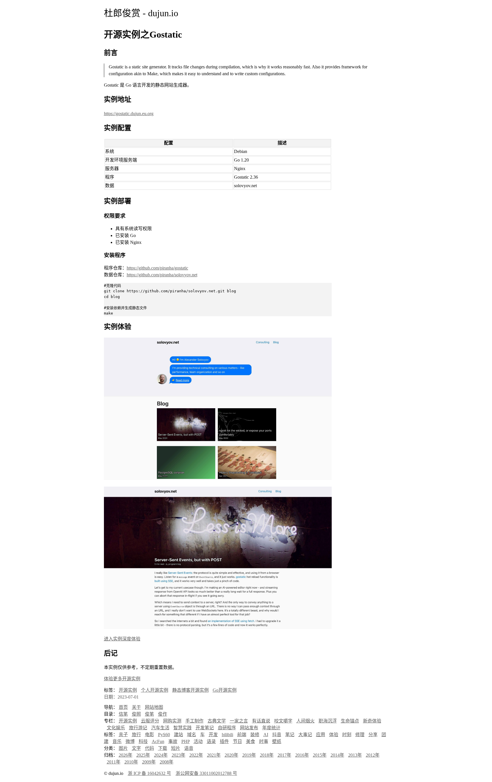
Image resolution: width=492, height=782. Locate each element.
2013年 (355, 755)
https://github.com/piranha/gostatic (157, 268)
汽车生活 (160, 727)
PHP (185, 741)
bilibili (227, 734)
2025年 (143, 755)
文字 (136, 748)
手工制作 (194, 720)
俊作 (162, 714)
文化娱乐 (116, 727)
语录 (211, 741)
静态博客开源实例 (190, 690)
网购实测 (172, 720)
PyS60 (164, 734)
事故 (172, 741)
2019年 (249, 755)
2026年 (125, 755)
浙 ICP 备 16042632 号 (149, 773)
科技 (143, 741)
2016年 (302, 755)
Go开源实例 (225, 690)
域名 (191, 734)
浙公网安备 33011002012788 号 (206, 773)
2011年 (113, 761)
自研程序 (227, 727)
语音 (188, 748)
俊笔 (149, 714)
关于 (136, 707)
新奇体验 (372, 720)
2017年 (284, 755)
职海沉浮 (328, 720)
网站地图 (154, 707)
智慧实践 (182, 727)
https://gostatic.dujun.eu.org (128, 113)
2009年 (149, 761)
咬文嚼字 (283, 720)
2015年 (320, 755)
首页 (123, 707)
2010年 (131, 761)
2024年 (161, 755)
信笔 (123, 714)
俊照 (136, 714)
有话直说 (261, 720)
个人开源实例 (154, 690)
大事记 (305, 734)
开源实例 (128, 690)
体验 (333, 734)
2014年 (337, 755)
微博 (130, 741)
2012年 (373, 755)
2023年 (178, 755)
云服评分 (150, 720)
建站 (178, 734)
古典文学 (217, 720)
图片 (123, 748)
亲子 (123, 734)
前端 (241, 734)
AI (265, 734)
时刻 (346, 734)
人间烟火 (305, 720)
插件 (224, 741)
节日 (237, 741)
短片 (175, 748)
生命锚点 (350, 720)
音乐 (117, 741)
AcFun (158, 741)
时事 (263, 741)
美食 (250, 741)
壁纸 (276, 741)
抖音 (276, 734)
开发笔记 (205, 727)
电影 (149, 734)
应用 (320, 734)
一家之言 (239, 720)
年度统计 (271, 727)
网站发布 (249, 727)
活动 (198, 741)
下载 (162, 748)
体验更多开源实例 (122, 678)
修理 (359, 734)
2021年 (214, 755)
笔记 (289, 734)
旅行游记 (138, 727)
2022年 (196, 755)
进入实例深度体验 (122, 638)
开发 (213, 734)
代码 (149, 748)
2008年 (166, 761)
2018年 (267, 755)
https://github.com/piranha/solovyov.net (162, 274)
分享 (373, 734)
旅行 (136, 734)
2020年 (231, 755)
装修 (254, 734)
